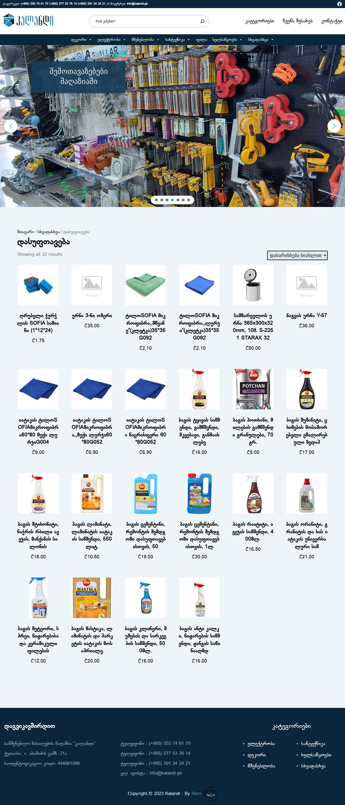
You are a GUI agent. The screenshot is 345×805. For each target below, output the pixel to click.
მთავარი (25, 232)
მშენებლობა (143, 39)
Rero (196, 794)
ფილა (201, 39)
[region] (172, 126)
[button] (90, 39)
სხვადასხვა (258, 39)
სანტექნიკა (175, 39)
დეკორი (79, 39)
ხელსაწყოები (225, 39)
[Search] (202, 21)
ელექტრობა (109, 39)
